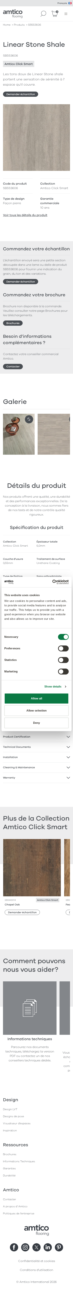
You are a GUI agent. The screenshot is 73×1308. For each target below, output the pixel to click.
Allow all (36, 698)
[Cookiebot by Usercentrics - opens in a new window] (52, 582)
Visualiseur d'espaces (17, 1123)
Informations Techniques (19, 1161)
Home (6, 25)
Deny (36, 722)
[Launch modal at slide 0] (29, 419)
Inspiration (10, 1130)
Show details (52, 686)
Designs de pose (13, 1116)
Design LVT (10, 1109)
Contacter (13, 366)
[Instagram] (25, 1247)
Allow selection (36, 710)
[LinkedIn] (48, 1247)
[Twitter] (36, 1247)
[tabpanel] (36, 737)
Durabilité (9, 1175)
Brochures (12, 323)
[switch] (63, 648)
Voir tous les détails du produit (25, 215)
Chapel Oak (12, 904)
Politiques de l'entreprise (18, 1213)
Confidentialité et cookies (36, 1261)
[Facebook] (14, 1247)
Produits (19, 25)
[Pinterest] (59, 1247)
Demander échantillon (20, 94)
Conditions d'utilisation (36, 1270)
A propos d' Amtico (15, 1206)
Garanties (9, 1168)
